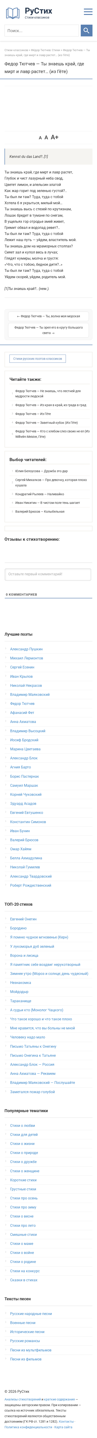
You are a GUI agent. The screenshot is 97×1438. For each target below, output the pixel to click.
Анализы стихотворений (23, 1399)
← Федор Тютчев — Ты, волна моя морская (48, 316)
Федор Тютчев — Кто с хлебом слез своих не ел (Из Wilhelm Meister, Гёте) (52, 433)
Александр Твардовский (31, 876)
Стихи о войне (22, 1253)
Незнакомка (20, 983)
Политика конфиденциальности (28, 1427)
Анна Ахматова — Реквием (32, 1073)
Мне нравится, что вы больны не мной (42, 1028)
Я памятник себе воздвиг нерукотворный (45, 964)
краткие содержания (59, 1399)
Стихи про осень (24, 1198)
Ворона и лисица (24, 955)
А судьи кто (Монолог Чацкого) (36, 1010)
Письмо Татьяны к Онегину (33, 1046)
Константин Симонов (28, 822)
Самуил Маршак (24, 785)
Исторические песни (27, 1332)
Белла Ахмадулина (26, 858)
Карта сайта (63, 1427)
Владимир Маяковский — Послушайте (42, 1082)
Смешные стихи (23, 1234)
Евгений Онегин (23, 919)
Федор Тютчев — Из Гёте (33, 414)
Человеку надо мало (27, 1037)
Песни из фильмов (26, 1359)
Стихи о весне (21, 1216)
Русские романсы (25, 1341)
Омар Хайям (20, 849)
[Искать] (86, 30)
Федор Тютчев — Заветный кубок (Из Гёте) (46, 422)
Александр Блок (24, 758)
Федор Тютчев (22, 703)
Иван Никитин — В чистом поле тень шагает (47, 503)
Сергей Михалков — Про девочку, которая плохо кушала (51, 482)
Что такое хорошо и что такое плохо (41, 1019)
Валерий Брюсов (24, 840)
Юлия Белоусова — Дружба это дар (41, 471)
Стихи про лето (23, 1225)
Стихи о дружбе (23, 1162)
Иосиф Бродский (24, 740)
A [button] (40, 137)
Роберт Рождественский (30, 885)
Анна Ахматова (23, 722)
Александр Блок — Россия (32, 1064)
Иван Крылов (21, 676)
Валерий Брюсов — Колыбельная (40, 511)
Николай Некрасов (26, 685)
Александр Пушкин (26, 649)
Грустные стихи (23, 1189)
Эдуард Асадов (23, 803)
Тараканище (20, 1001)
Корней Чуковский (26, 794)
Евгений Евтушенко (26, 812)
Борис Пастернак (24, 776)
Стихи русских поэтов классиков (37, 358)
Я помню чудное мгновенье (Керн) (39, 937)
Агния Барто (20, 767)
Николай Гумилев (25, 867)
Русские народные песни (31, 1314)
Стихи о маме (21, 1243)
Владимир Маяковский (30, 694)
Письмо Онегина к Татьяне (33, 1055)
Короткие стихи (23, 1180)
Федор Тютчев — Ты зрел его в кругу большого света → (48, 330)
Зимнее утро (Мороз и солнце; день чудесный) (49, 973)
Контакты (66, 1422)
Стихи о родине (23, 1262)
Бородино (18, 928)
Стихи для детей (24, 1134)
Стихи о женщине (24, 1171)
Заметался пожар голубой (32, 1092)
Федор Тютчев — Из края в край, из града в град (50, 405)
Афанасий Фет (22, 713)
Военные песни (22, 1323)
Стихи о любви (22, 1125)
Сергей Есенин (22, 667)
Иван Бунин (20, 831)
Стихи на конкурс (25, 1271)
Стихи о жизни (22, 1144)
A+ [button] (54, 137)
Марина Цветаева (25, 749)
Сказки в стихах (23, 1280)
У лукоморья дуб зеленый (32, 946)
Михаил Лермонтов (26, 658)
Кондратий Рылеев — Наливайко (39, 494)
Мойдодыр (19, 992)
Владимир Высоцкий (27, 731)
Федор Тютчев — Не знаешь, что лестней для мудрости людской (48, 393)
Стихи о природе (24, 1153)
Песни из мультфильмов (30, 1350)
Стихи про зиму (23, 1207)
